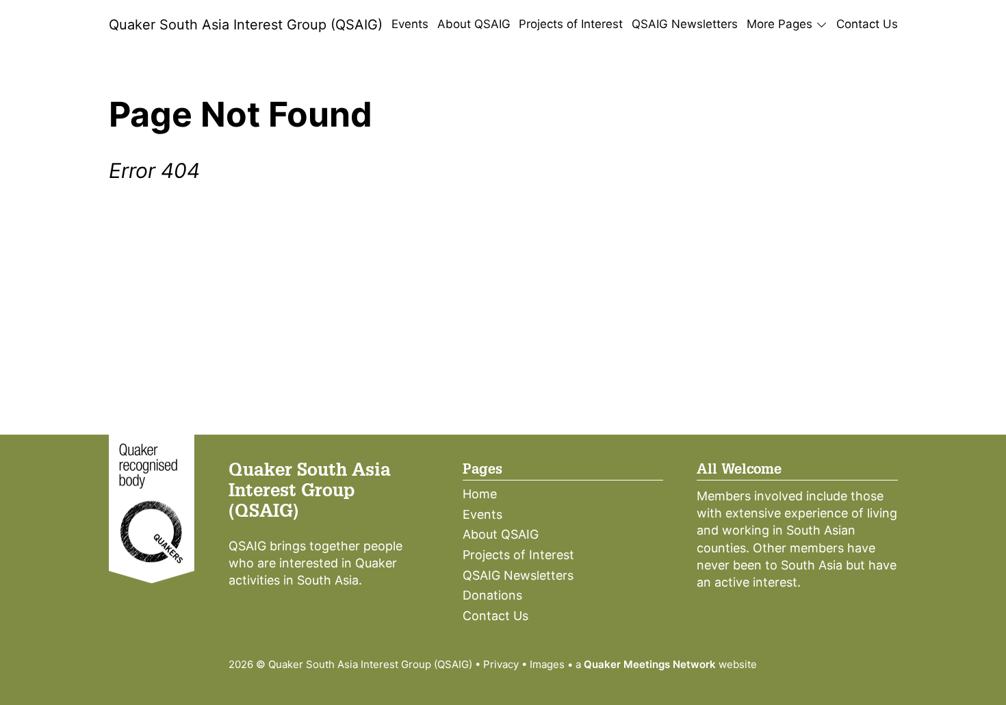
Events (409, 24)
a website (666, 664)
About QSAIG (474, 24)
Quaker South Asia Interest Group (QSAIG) (246, 24)
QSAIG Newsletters (685, 24)
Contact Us (867, 24)
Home (480, 494)
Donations (492, 595)
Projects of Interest (571, 24)
